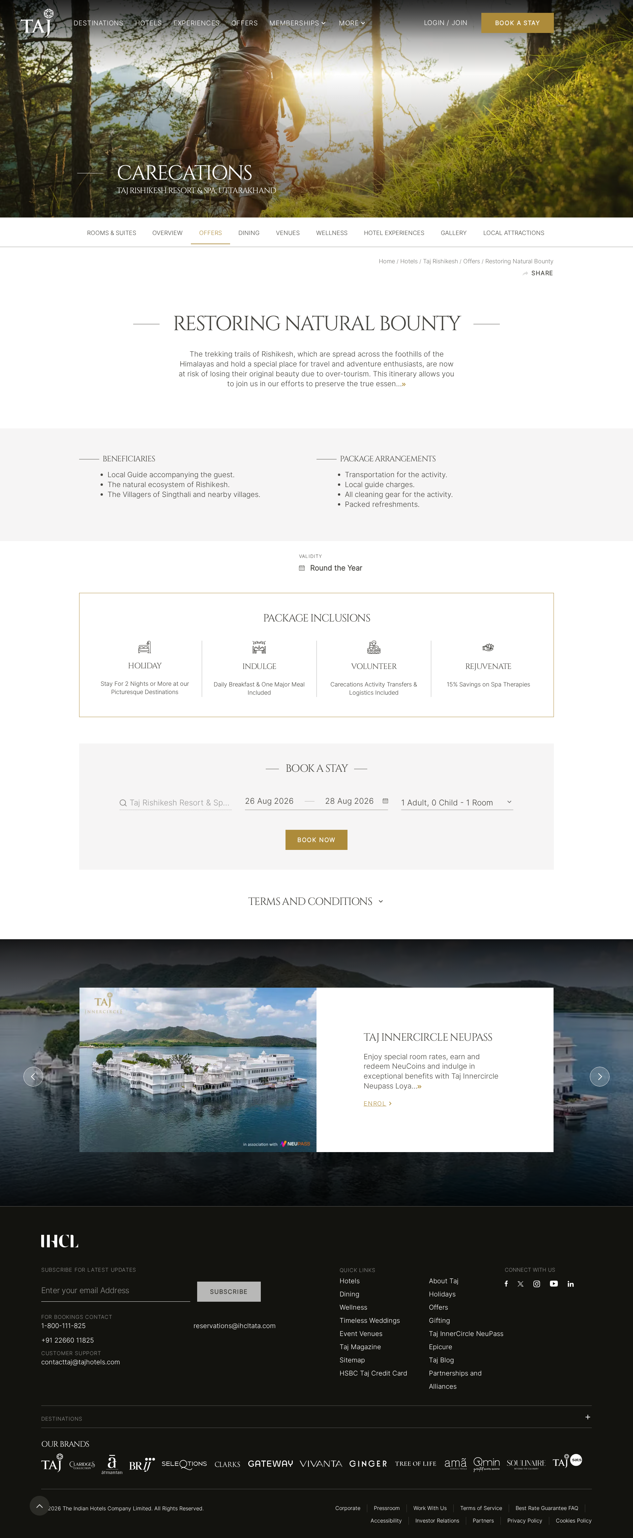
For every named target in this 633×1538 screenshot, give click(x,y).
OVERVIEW (167, 233)
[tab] (111, 233)
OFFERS (244, 23)
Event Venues (361, 1334)
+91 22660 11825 (67, 1340)
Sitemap (352, 1360)
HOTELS (148, 23)
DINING (248, 233)
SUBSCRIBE (229, 1291)
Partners (483, 1521)
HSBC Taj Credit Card (373, 1373)
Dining (349, 1294)
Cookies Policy (574, 1521)
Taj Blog (441, 1360)
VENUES (288, 233)
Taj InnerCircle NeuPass (466, 1334)
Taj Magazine (360, 1347)
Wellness (353, 1307)
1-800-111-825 (63, 1326)
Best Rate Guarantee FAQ (547, 1508)
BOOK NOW (316, 839)
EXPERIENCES (196, 23)
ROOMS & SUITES (111, 233)
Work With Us (430, 1508)
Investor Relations (437, 1521)
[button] (316, 1417)
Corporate (347, 1508)
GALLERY (454, 233)
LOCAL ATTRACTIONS (513, 233)
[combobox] (181, 803)
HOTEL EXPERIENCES (394, 233)
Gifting (439, 1320)
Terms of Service (481, 1508)
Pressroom (387, 1508)
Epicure (440, 1347)
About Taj (444, 1281)
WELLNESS (331, 233)
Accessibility (386, 1521)
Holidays (442, 1294)
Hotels (350, 1281)
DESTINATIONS (98, 23)
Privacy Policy (524, 1521)
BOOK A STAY (517, 22)
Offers (438, 1307)
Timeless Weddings (370, 1320)
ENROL (375, 1103)
